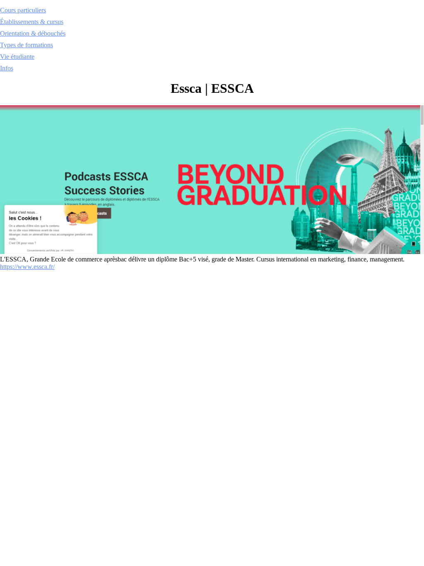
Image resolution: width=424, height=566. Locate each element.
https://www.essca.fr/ (27, 266)
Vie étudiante (17, 56)
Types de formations (26, 44)
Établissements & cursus (31, 21)
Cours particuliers (23, 10)
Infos (6, 68)
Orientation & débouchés (32, 33)
